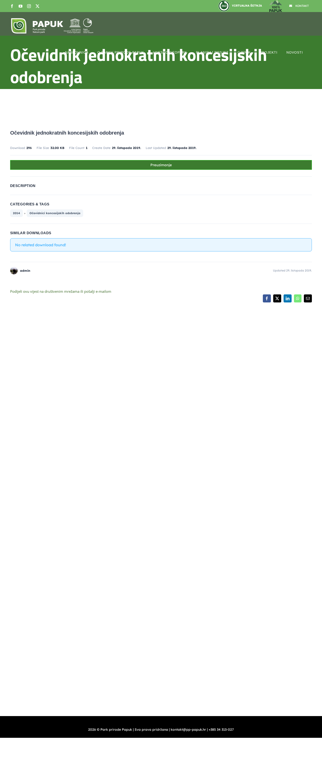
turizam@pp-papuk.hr (265, 455)
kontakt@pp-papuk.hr (193, 412)
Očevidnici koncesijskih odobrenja (54, 213)
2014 (16, 213)
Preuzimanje (161, 165)
